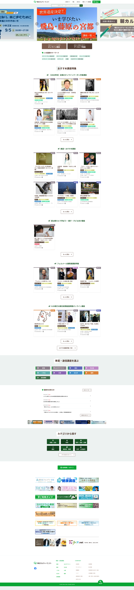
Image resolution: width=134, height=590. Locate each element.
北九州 (76, 373)
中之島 (92, 368)
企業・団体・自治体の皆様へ (94, 576)
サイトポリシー (79, 567)
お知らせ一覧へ (86, 390)
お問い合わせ (78, 579)
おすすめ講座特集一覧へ (66, 348)
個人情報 (90, 567)
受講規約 (77, 570)
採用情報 (90, 564)
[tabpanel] (67, 24)
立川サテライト (59, 368)
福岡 (92, 373)
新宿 (43, 368)
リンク (77, 573)
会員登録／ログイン (67, 467)
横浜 (76, 368)
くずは (44, 373)
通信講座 (43, 378)
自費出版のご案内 (79, 576)
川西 (59, 373)
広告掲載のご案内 (92, 573)
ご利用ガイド (67, 1)
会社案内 (77, 564)
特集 (73, 1)
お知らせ (78, 1)
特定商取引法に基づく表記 (94, 570)
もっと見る (66, 139)
